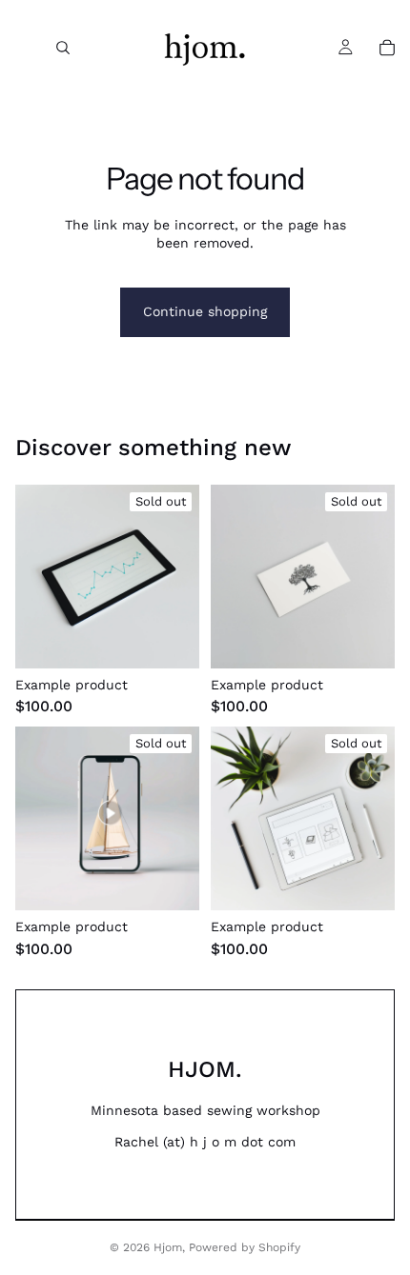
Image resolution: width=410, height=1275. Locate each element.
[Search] (63, 48)
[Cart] (387, 48)
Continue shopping (205, 311)
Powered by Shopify (244, 1247)
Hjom (168, 1247)
